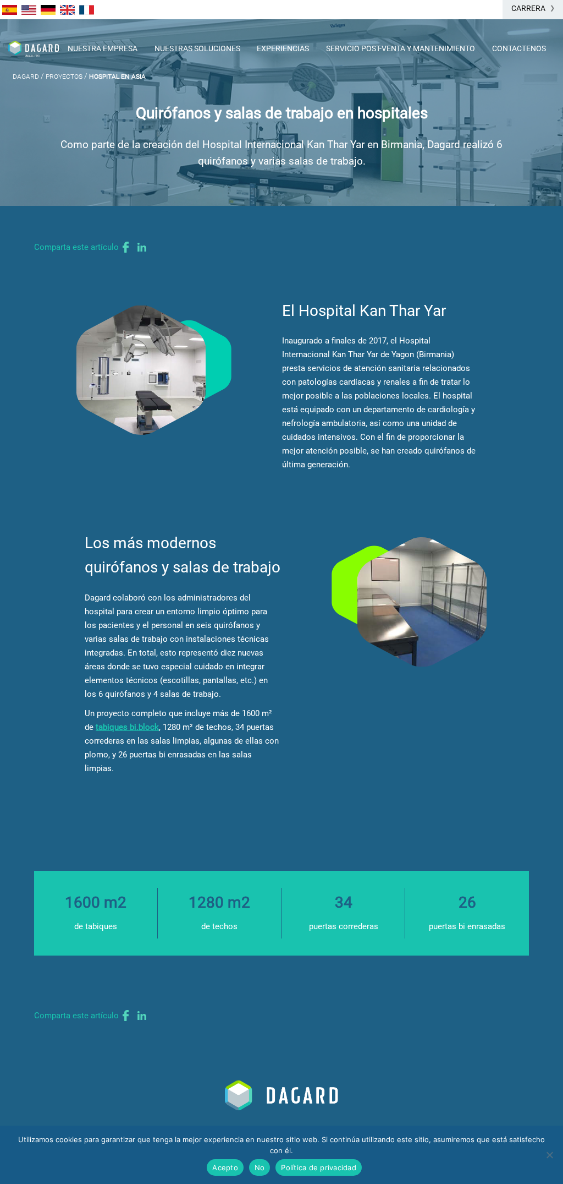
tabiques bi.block (127, 727)
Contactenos (519, 48)
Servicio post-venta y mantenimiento (400, 48)
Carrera (528, 8)
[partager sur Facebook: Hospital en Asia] (126, 247)
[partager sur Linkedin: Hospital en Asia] (142, 247)
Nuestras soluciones (197, 48)
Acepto (225, 1167)
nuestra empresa (102, 48)
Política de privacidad (318, 1167)
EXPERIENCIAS (283, 48)
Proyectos (64, 76)
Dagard (26, 76)
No (260, 1167)
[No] (549, 1154)
